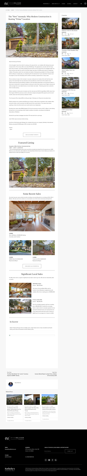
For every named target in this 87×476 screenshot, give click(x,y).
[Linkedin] (55, 460)
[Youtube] (49, 460)
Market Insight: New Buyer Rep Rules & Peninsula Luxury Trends (32, 409)
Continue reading (10, 417)
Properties (46, 3)
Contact (75, 3)
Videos (63, 3)
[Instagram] (46, 460)
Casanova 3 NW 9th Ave (68, 90)
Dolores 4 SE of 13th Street (69, 30)
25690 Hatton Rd (13, 259)
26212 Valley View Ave (68, 70)
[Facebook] (52, 460)
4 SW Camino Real (67, 109)
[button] (85, 3)
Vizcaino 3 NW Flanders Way (70, 50)
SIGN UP (70, 451)
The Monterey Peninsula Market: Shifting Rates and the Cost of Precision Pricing (14, 409)
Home (8, 10)
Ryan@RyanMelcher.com (10, 449)
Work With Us (55, 3)
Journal (69, 3)
